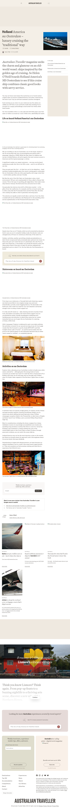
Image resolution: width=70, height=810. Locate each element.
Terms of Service (47, 806)
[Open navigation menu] (21, 3)
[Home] (35, 3)
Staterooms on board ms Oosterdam (57, 68)
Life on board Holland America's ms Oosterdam (56, 64)
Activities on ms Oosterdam (54, 72)
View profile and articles (17, 517)
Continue (35, 697)
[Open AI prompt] (48, 3)
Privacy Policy (55, 806)
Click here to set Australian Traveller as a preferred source (20, 506)
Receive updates (18, 764)
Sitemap (41, 806)
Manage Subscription (7, 793)
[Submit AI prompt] (40, 261)
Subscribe (37, 490)
